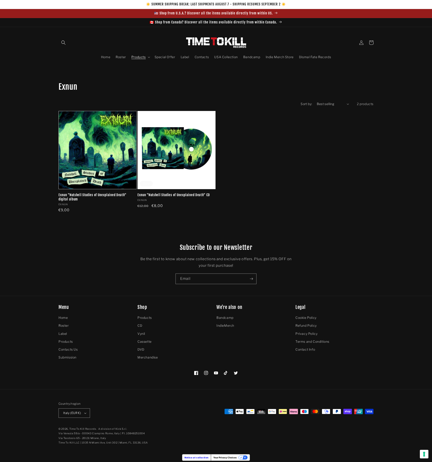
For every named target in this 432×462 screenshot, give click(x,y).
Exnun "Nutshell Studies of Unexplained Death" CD (173, 195)
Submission (67, 357)
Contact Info (305, 349)
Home (63, 317)
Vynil (141, 334)
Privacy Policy (306, 334)
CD (139, 325)
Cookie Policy (306, 317)
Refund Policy (306, 325)
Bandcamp (225, 317)
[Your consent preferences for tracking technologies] (424, 454)
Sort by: (306, 104)
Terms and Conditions (312, 341)
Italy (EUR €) (72, 413)
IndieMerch (225, 325)
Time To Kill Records (82, 428)
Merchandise (147, 357)
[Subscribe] (251, 279)
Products (65, 341)
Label (62, 334)
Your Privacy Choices (225, 457)
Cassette (144, 341)
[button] (63, 43)
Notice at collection (196, 457)
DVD (140, 349)
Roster (63, 325)
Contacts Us (68, 349)
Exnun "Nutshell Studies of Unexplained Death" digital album (92, 197)
